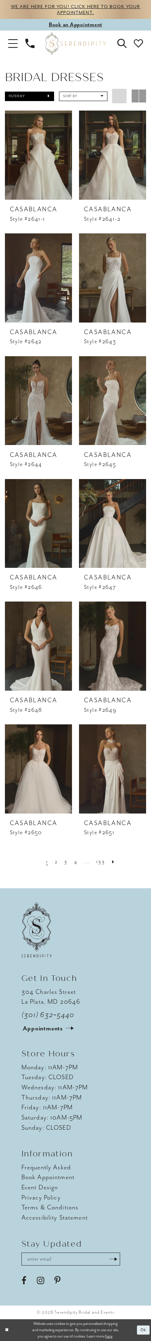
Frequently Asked (46, 1167)
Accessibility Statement (54, 1218)
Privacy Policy (41, 1198)
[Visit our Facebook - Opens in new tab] (23, 1281)
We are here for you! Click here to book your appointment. (75, 9)
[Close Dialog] (6, 1330)
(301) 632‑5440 (47, 1014)
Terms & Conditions (49, 1207)
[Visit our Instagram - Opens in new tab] (40, 1281)
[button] (13, 43)
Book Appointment (47, 1177)
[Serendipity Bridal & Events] (75, 43)
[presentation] (38, 155)
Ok (143, 1329)
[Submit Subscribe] (113, 1259)
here (108, 1336)
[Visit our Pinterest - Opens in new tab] (57, 1281)
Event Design (39, 1187)
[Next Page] (113, 862)
